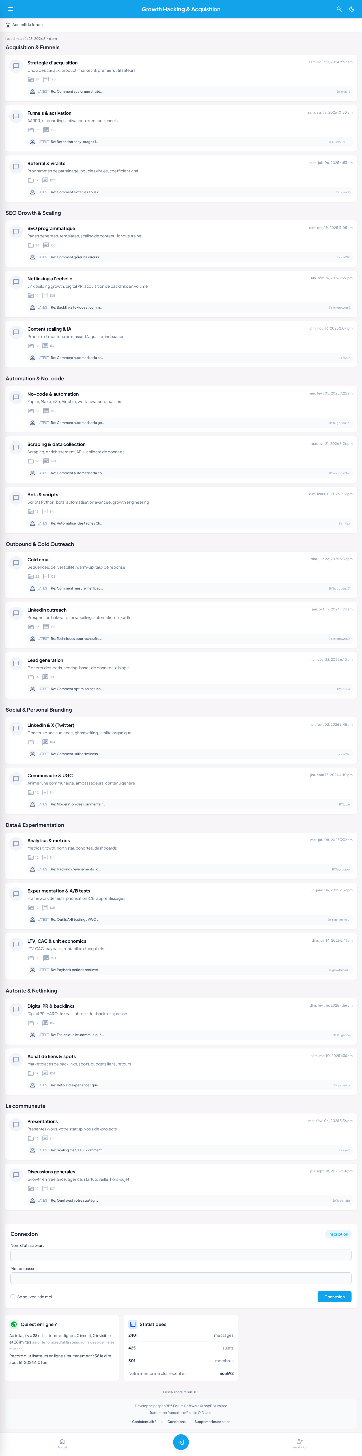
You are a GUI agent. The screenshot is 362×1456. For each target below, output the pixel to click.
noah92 (227, 1373)
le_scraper (343, 869)
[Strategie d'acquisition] (181, 78)
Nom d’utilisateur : (27, 1245)
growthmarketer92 (344, 970)
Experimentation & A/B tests (58, 891)
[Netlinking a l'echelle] (181, 294)
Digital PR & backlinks (50, 1006)
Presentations (42, 1121)
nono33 (345, 192)
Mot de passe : (23, 1268)
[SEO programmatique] (181, 243)
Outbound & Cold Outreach (40, 544)
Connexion (24, 1233)
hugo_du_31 (341, 422)
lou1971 (345, 257)
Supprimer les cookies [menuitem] (212, 1422)
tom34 (345, 689)
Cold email (39, 559)
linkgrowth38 (341, 638)
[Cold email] (181, 575)
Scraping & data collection (56, 444)
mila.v (346, 523)
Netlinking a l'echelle (49, 278)
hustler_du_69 (342, 142)
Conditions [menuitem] (176, 1422)
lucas (346, 804)
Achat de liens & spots (51, 1056)
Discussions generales (51, 1172)
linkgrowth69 (341, 307)
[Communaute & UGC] (181, 791)
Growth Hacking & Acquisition (181, 8)
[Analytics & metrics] (181, 856)
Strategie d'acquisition (52, 63)
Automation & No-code (35, 378)
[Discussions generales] (181, 1187)
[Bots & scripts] (181, 510)
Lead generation (45, 660)
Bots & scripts (42, 494)
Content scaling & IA (49, 329)
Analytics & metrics (48, 840)
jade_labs (343, 1200)
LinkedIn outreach (46, 610)
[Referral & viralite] (181, 178)
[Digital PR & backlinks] (181, 1021)
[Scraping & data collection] (181, 459)
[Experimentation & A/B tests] (181, 906)
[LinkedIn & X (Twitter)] (181, 740)
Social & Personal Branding (39, 709)
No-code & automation (53, 394)
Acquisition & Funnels (32, 47)
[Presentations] (181, 1136)
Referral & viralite (46, 163)
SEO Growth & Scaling (33, 212)
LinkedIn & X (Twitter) (50, 725)
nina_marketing (342, 919)
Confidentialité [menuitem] (144, 1422)
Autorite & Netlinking (31, 990)
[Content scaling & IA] (181, 344)
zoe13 (346, 357)
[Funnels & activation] (181, 128)
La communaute (26, 1105)
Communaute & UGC (50, 775)
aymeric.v (344, 1085)
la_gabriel (343, 1035)
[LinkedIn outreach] (181, 625)
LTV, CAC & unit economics (56, 941)
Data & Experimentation (35, 825)
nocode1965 (341, 473)
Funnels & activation (49, 113)
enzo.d (345, 91)
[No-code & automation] (181, 409)
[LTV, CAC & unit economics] (181, 956)
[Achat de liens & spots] (181, 1071)
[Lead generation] (181, 675)
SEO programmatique (51, 228)
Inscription (338, 1233)
